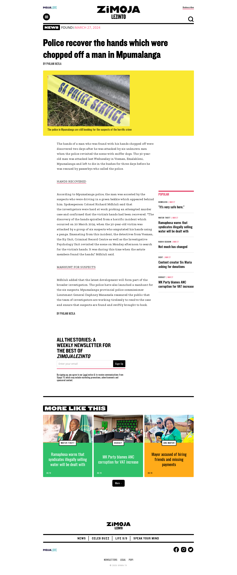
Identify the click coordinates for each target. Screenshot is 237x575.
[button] (47, 14)
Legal (85, 374)
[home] (118, 12)
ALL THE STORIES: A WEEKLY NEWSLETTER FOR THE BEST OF (84, 348)
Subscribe (188, 7)
